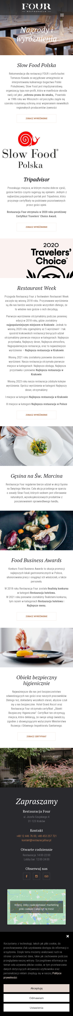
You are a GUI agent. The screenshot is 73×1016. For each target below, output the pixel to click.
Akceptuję (37, 988)
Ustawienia (36, 1007)
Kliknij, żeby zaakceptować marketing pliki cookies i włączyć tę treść (37, 907)
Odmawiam (36, 998)
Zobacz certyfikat (36, 736)
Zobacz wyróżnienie (36, 118)
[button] (67, 936)
